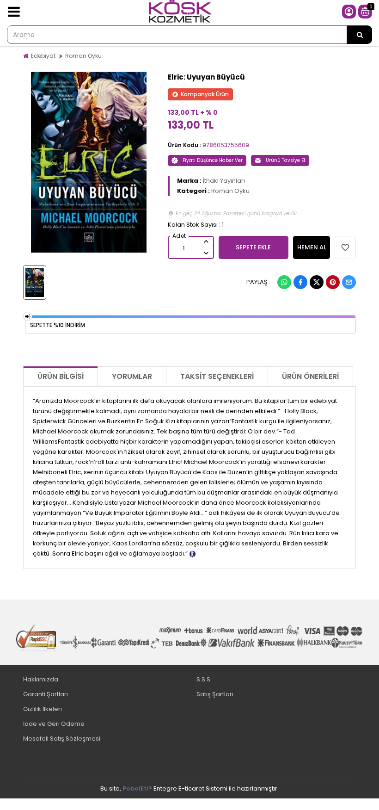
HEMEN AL (311, 247)
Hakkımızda (40, 679)
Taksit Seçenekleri (217, 376)
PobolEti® (137, 788)
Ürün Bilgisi (60, 376)
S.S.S (203, 679)
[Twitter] (317, 282)
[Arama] (359, 34)
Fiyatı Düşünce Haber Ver (213, 160)
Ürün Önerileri (310, 376)
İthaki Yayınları (224, 180)
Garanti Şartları (45, 694)
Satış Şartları (214, 694)
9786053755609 (225, 145)
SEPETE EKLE (253, 247)
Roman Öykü (83, 56)
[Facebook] (300, 282)
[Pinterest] (333, 282)
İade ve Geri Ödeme (54, 723)
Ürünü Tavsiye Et (286, 160)
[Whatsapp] (284, 282)
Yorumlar (132, 376)
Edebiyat (43, 56)
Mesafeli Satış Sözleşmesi (61, 738)
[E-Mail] (349, 282)
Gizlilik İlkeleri (42, 709)
